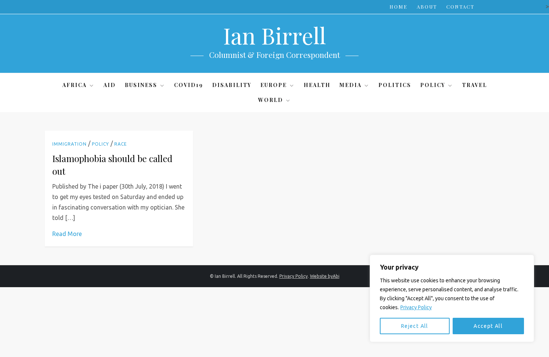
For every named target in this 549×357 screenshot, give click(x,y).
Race (120, 144)
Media (350, 85)
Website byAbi (324, 276)
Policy (432, 85)
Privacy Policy (416, 307)
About (427, 6)
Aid (109, 85)
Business (141, 85)
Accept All (488, 326)
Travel (474, 85)
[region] (452, 298)
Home (398, 6)
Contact (460, 6)
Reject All (414, 326)
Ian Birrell (274, 35)
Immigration (69, 144)
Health (317, 85)
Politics (394, 85)
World (270, 99)
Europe (273, 85)
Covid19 (188, 85)
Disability (231, 85)
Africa (74, 85)
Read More (67, 233)
